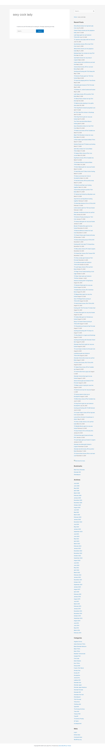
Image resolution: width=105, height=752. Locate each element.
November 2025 (78, 502)
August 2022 (77, 560)
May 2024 (76, 526)
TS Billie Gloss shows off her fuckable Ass (84, 399)
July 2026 (76, 483)
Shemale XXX (77, 472)
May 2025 (76, 512)
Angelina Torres (78, 641)
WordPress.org (78, 739)
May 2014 (76, 628)
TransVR (76, 716)
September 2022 (78, 558)
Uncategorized (77, 723)
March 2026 (77, 493)
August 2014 (77, 620)
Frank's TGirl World (79, 668)
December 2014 (78, 611)
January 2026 (77, 498)
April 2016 (76, 591)
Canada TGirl (77, 656)
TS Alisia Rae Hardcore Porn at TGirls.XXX (84, 203)
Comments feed (78, 737)
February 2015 (77, 606)
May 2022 (76, 567)
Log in (75, 732)
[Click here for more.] (79, 460)
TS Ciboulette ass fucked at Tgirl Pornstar (84, 326)
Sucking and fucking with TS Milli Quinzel (84, 408)
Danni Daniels (77, 661)
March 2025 (77, 514)
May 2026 (76, 488)
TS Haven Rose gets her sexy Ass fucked (84, 312)
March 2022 (77, 572)
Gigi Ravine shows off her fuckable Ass (84, 157)
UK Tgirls (76, 721)
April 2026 (76, 490)
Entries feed (77, 734)
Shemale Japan (78, 685)
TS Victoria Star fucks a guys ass (82, 371)
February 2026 (77, 495)
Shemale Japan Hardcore (80, 687)
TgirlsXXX (76, 706)
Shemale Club (77, 682)
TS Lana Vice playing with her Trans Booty (84, 80)
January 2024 (77, 529)
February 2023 (77, 546)
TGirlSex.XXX (77, 704)
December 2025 (78, 500)
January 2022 (77, 577)
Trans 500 (76, 711)
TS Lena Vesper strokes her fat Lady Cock (84, 349)
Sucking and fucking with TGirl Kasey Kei (84, 71)
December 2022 (78, 550)
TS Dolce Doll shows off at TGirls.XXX (83, 362)
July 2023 (76, 534)
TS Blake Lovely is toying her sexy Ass (83, 385)
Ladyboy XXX (77, 680)
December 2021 (78, 579)
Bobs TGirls (77, 651)
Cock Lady (76, 658)
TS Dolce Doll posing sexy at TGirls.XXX (84, 239)
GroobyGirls (77, 675)
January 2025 (77, 519)
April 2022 (76, 570)
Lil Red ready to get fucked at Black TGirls (84, 139)
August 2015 (77, 599)
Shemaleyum (77, 474)
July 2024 (76, 524)
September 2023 (78, 531)
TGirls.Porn (77, 701)
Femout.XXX (77, 665)
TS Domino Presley (79, 718)
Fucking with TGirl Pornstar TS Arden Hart (84, 308)
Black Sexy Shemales (79, 469)
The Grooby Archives (79, 709)
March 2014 (77, 630)
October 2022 (77, 555)
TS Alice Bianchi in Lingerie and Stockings (84, 335)
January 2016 (77, 596)
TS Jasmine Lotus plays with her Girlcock (84, 39)
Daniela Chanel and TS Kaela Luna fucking (84, 144)
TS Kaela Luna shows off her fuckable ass (84, 130)
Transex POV (77, 714)
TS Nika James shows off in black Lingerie (84, 248)
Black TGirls (77, 648)
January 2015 (77, 608)
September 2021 (78, 584)
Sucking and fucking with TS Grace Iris (83, 330)
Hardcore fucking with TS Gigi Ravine (83, 280)
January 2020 (77, 587)
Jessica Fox (77, 677)
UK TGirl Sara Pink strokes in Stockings (84, 112)
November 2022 (78, 553)
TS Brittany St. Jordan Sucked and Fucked (84, 89)
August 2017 (77, 589)
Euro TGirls (77, 663)
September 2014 (78, 618)
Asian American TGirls (79, 644)
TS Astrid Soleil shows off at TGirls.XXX (84, 303)
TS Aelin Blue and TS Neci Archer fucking (84, 171)
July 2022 (76, 563)
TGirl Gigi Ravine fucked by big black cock (84, 107)
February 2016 (77, 594)
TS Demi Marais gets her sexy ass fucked (84, 167)
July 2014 (76, 623)
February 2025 (77, 517)
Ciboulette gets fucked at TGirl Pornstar (84, 85)
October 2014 (77, 615)
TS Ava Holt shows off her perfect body (84, 180)
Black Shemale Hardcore (80, 646)
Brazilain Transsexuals (79, 653)
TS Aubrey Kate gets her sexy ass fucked (84, 221)
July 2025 (76, 510)
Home (75, 17)
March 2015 (77, 604)
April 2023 (76, 541)
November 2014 (78, 613)
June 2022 (76, 565)
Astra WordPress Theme (65, 745)
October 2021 (77, 582)
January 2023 (77, 548)
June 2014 (76, 625)
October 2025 (77, 505)
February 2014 (77, 632)
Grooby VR (76, 673)
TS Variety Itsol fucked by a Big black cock (84, 194)
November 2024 (78, 522)
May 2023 (76, 538)
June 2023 (76, 536)
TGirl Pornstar (77, 699)
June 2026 (76, 485)
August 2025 (77, 507)
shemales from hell (79, 694)
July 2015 (76, 601)
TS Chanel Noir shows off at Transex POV (84, 253)
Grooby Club (77, 670)
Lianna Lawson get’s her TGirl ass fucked (84, 207)
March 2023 (77, 543)
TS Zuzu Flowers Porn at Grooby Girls (83, 430)
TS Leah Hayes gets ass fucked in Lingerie (84, 440)
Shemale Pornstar (78, 689)
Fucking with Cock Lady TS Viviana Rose (84, 244)
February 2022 (77, 575)
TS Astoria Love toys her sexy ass (82, 389)
